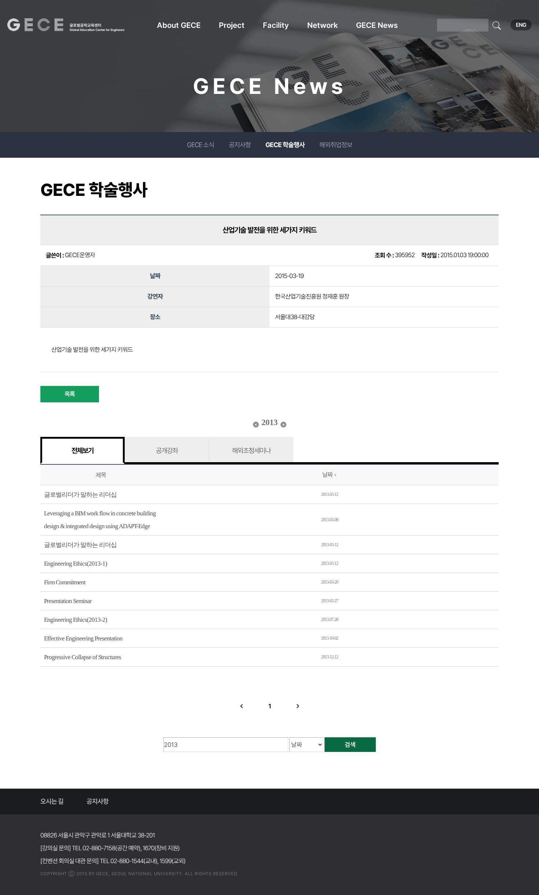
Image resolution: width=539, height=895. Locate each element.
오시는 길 (51, 801)
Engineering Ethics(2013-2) (75, 619)
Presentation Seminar (68, 601)
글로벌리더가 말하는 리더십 (80, 494)
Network (322, 25)
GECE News (377, 25)
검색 (350, 744)
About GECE (179, 25)
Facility (276, 25)
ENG (521, 25)
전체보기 (83, 450)
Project (232, 25)
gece (75, 25)
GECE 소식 (200, 145)
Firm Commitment (64, 582)
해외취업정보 (335, 145)
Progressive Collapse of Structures (82, 657)
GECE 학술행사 (285, 145)
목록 (70, 394)
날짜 (327, 474)
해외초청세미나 (251, 450)
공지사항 (240, 145)
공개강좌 (167, 450)
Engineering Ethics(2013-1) (75, 563)
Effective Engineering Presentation (83, 638)
